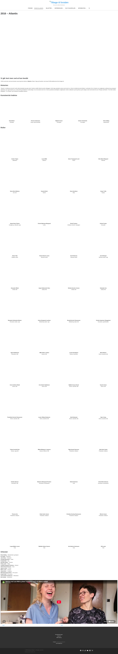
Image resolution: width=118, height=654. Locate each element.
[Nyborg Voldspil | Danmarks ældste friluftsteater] (59, 2)
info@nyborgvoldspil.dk (60, 641)
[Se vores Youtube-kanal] (87, 650)
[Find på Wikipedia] (92, 650)
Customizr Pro (32, 651)
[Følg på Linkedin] (89, 650)
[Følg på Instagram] (83, 650)
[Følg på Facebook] (80, 650)
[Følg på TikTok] (85, 650)
